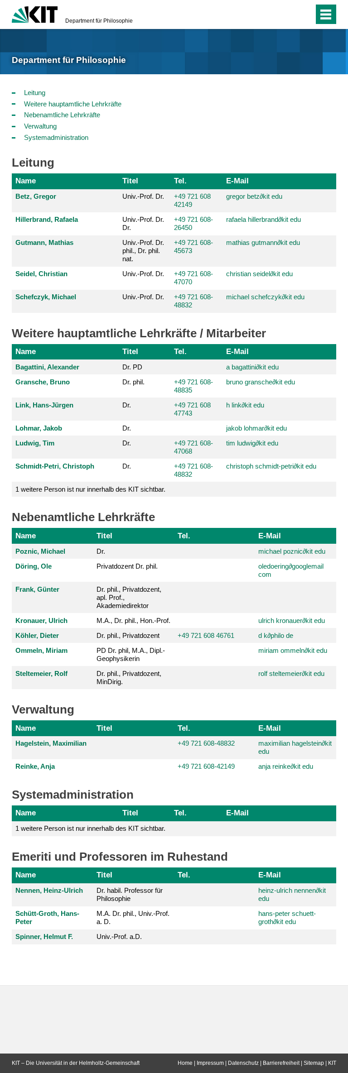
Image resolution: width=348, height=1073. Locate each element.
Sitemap (314, 1063)
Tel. (180, 181)
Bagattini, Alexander (47, 367)
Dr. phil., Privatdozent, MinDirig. (129, 677)
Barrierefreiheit (281, 1063)
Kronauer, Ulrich (41, 620)
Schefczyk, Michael (45, 297)
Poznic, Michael (40, 551)
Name (25, 181)
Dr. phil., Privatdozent (128, 635)
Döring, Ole (33, 566)
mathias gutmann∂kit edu (263, 242)
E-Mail (237, 181)
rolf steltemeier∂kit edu (291, 673)
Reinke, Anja (35, 766)
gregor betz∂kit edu (254, 196)
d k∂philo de (275, 635)
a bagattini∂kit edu (252, 367)
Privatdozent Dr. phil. (127, 566)
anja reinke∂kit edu (285, 766)
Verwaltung (40, 126)
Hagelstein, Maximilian (51, 743)
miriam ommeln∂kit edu (292, 650)
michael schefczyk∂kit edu (265, 297)
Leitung (34, 92)
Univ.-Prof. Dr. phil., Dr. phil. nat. (143, 251)
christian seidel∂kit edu (259, 274)
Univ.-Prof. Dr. (143, 196)
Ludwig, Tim (34, 443)
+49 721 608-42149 (206, 766)
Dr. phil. (133, 382)
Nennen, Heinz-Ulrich (49, 890)
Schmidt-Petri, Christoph (54, 466)
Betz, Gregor (35, 196)
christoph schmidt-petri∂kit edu (271, 466)
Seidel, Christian (41, 274)
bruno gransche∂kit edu (260, 382)
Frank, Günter (37, 589)
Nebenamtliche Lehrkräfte (62, 115)
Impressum (210, 1063)
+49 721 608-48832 (206, 743)
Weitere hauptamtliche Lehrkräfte (72, 104)
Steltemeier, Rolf (41, 673)
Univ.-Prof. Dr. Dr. (143, 223)
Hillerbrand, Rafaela (46, 219)
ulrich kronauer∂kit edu (291, 620)
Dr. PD (132, 367)
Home (185, 1063)
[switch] (304, 14)
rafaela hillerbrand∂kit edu (263, 219)
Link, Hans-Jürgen (44, 405)
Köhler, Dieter (37, 635)
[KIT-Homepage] (35, 13)
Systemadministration (56, 137)
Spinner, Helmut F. (44, 936)
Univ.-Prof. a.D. (119, 936)
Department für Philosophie (99, 21)
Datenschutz (243, 1063)
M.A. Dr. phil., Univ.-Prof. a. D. (133, 917)
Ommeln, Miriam (41, 650)
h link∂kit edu (245, 405)
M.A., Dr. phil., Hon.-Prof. (133, 620)
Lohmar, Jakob (38, 428)
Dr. (126, 405)
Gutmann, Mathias (44, 242)
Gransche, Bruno (42, 382)
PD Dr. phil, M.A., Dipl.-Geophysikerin (131, 654)
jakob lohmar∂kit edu (256, 428)
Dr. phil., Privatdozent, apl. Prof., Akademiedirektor (129, 597)
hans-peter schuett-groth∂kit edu (287, 917)
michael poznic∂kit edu (291, 551)
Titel (130, 181)
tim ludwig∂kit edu (252, 443)
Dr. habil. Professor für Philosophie (130, 894)
